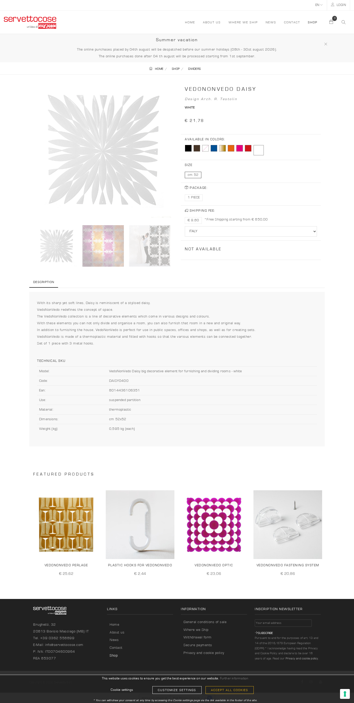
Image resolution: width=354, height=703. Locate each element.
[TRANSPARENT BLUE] (213, 148)
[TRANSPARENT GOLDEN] (222, 148)
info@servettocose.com (64, 645)
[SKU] (95, 551)
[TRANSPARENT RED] (248, 148)
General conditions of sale (204, 622)
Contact (292, 22)
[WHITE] (258, 150)
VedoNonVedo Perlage (66, 565)
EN (317, 5)
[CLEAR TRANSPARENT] (205, 148)
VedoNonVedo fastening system (288, 565)
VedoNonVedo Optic (214, 565)
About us (212, 22)
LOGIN (341, 5)
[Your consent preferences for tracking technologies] (345, 694)
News (271, 22)
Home (114, 624)
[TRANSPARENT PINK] (239, 148)
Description (43, 282)
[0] (331, 22)
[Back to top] (339, 688)
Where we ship (243, 22)
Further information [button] (234, 678)
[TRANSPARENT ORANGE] (231, 148)
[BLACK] (188, 148)
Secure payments (197, 645)
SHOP (176, 68)
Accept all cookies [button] (229, 690)
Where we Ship (196, 630)
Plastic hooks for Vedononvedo (140, 565)
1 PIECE (194, 197)
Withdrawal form (197, 637)
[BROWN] (196, 148)
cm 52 (193, 175)
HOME (190, 22)
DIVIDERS (194, 68)
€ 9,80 (193, 220)
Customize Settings (177, 690)
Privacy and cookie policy (203, 653)
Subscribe (265, 633)
